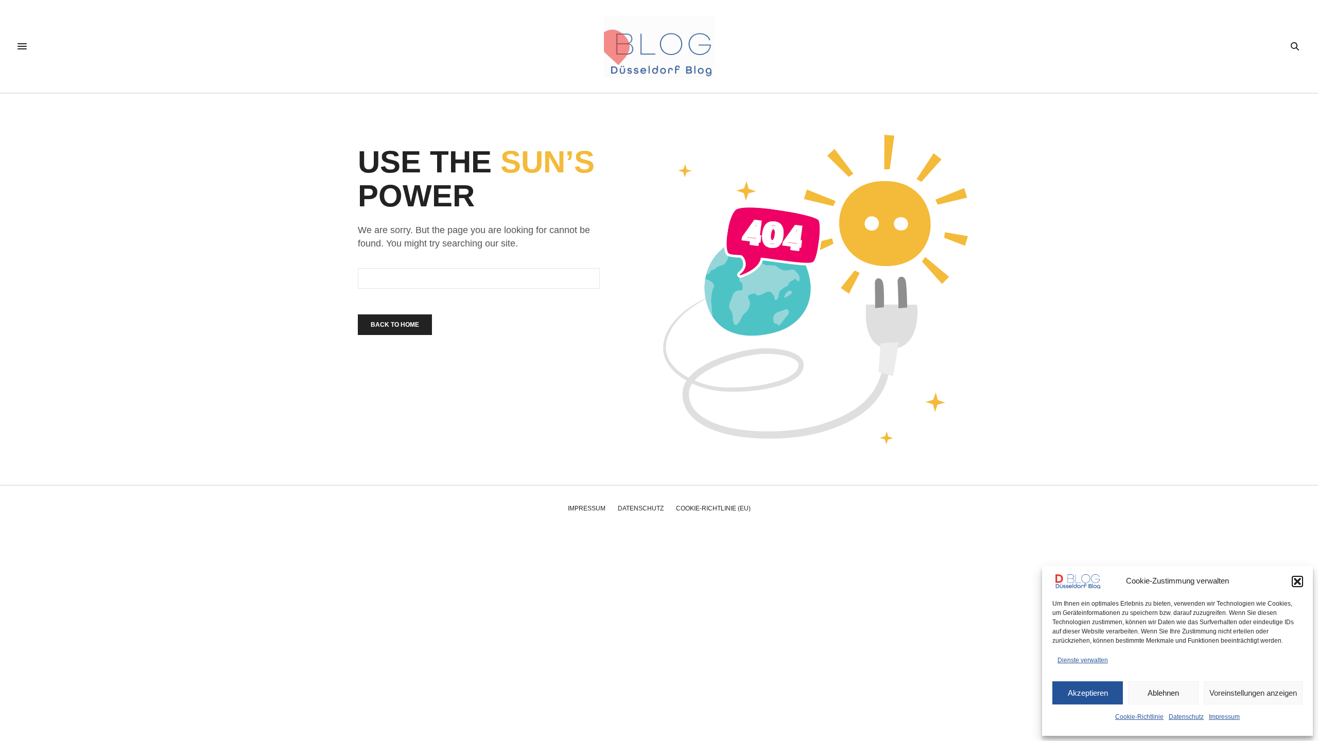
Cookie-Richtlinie (1139, 716)
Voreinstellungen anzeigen (1253, 693)
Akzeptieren (1088, 693)
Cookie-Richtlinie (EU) (713, 508)
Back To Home (395, 324)
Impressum (1224, 716)
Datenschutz (1186, 716)
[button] (1297, 581)
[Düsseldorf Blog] (659, 46)
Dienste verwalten (1082, 660)
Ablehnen (1163, 693)
